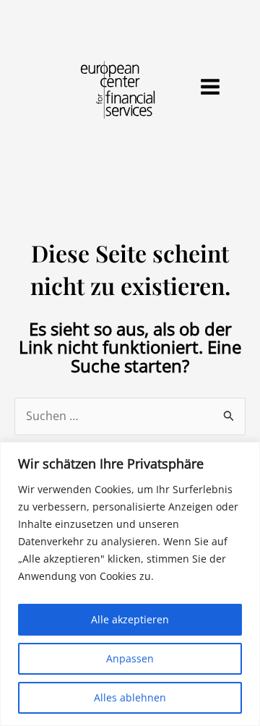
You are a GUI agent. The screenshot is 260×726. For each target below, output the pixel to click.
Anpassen (130, 658)
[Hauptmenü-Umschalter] (210, 86)
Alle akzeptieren (130, 619)
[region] (130, 584)
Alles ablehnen (130, 697)
